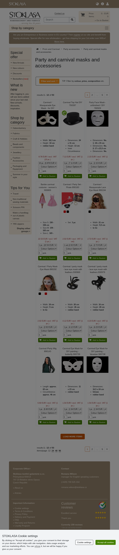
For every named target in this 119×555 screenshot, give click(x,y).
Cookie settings (84, 542)
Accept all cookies (105, 542)
